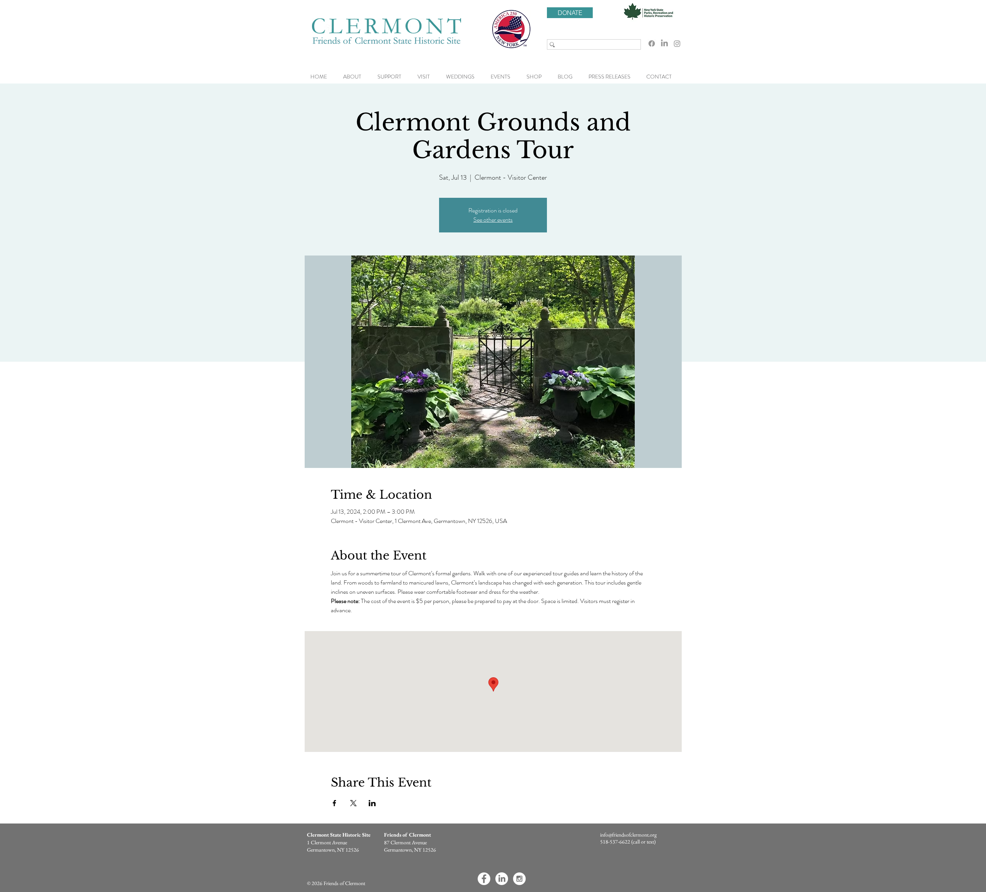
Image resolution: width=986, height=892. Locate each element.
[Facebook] (651, 43)
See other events (493, 219)
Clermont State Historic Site (339, 834)
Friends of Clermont (407, 834)
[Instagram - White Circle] (519, 878)
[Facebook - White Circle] (484, 878)
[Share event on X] (353, 803)
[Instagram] (677, 43)
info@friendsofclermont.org (628, 834)
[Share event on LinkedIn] (372, 803)
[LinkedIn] (664, 43)
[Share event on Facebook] (334, 803)
